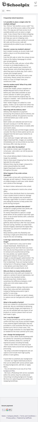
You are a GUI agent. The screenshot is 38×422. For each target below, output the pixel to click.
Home (4, 416)
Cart (35, 6)
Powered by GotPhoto (24, 418)
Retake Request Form (11, 90)
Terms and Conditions (27, 416)
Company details (13, 416)
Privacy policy (11, 418)
